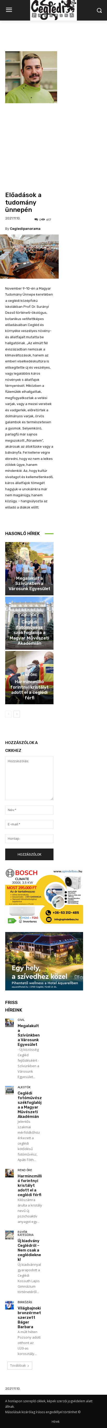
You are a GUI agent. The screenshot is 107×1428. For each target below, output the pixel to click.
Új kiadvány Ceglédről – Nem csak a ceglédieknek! (29, 1250)
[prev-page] (8, 714)
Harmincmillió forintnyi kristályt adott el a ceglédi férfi (29, 689)
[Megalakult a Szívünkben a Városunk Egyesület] (9, 1023)
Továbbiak (18, 1365)
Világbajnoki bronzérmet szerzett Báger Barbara (29, 1317)
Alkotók (28, 615)
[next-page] (17, 714)
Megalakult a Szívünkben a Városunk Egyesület (29, 583)
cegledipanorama (25, 228)
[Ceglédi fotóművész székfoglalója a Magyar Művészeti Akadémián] (9, 1090)
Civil (28, 571)
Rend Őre (29, 674)
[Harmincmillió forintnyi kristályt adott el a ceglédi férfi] (9, 1173)
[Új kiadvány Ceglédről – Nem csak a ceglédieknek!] (9, 1235)
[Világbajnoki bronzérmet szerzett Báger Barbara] (9, 1305)
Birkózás (25, 1302)
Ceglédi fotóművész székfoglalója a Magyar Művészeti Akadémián (29, 632)
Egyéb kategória (26, 1233)
